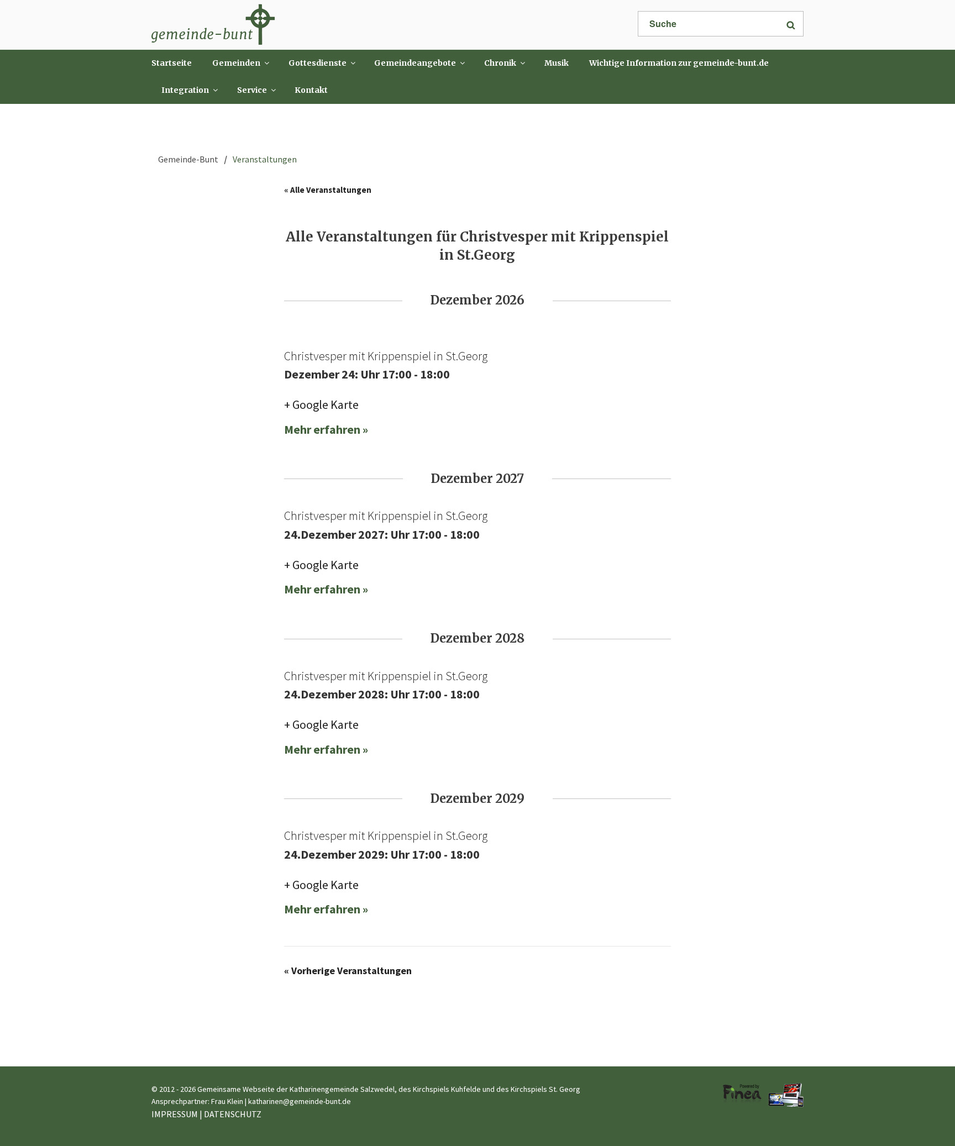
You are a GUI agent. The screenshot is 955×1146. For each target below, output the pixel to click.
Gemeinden (236, 63)
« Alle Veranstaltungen (327, 190)
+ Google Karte (321, 404)
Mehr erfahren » (326, 429)
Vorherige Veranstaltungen (348, 970)
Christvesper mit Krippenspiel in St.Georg (385, 356)
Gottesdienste (317, 63)
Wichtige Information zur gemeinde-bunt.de (679, 63)
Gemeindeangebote (415, 63)
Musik (556, 63)
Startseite (171, 63)
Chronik (500, 63)
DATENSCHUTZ (232, 1113)
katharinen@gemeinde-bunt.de (299, 1101)
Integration (185, 90)
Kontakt (311, 90)
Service (252, 90)
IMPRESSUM (174, 1113)
